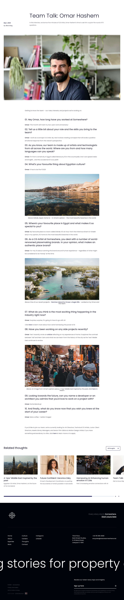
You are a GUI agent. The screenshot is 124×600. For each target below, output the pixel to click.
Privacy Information (13, 587)
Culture (24, 536)
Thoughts (25, 542)
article (49, 334)
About (10, 539)
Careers (25, 539)
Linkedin (39, 539)
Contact (25, 544)
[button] (115, 496)
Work (9, 544)
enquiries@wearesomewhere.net (104, 539)
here (94, 389)
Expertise (11, 542)
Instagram (40, 536)
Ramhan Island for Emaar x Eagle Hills (65, 302)
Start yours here (109, 516)
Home (10, 536)
